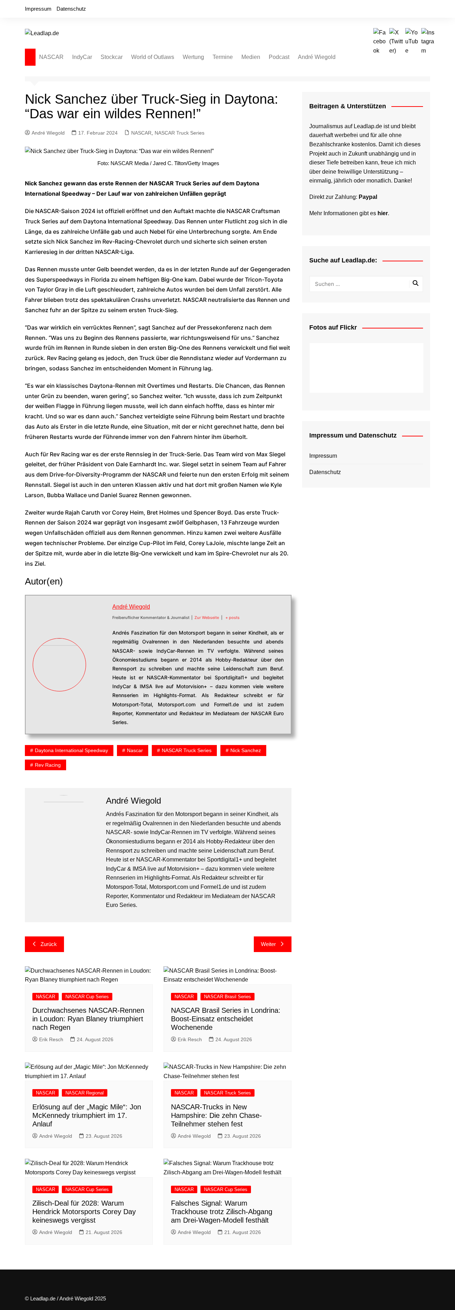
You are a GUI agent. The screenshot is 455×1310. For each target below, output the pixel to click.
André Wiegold (317, 57)
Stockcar (112, 57)
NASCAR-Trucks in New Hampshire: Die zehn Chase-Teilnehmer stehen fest (216, 1115)
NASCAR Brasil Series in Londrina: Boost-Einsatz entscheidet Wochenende (225, 1018)
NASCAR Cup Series (87, 996)
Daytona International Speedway (71, 750)
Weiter (268, 944)
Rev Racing (48, 765)
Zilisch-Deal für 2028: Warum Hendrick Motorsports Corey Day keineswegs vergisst (84, 1211)
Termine (223, 57)
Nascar (135, 750)
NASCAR (51, 57)
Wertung (193, 57)
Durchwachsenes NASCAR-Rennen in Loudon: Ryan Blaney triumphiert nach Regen (88, 1018)
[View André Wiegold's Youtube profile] (99, 673)
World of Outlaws (152, 57)
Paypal (368, 197)
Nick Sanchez (245, 750)
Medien (250, 57)
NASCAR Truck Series (179, 133)
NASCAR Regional (84, 1093)
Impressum (38, 9)
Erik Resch (51, 1039)
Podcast (279, 57)
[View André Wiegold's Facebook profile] (99, 640)
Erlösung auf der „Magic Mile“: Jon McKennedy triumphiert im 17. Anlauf (86, 1115)
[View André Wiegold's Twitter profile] (99, 656)
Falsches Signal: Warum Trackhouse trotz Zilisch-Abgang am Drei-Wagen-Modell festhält (221, 1211)
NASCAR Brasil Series (227, 996)
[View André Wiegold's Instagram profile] (99, 690)
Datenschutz (71, 9)
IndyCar (82, 57)
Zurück (49, 944)
